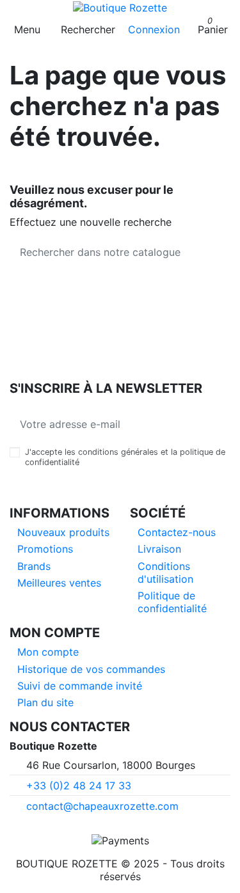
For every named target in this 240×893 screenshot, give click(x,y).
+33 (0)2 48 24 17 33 (78, 785)
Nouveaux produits (63, 532)
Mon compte (48, 651)
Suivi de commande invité (79, 685)
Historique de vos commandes (91, 669)
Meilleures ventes (59, 582)
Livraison (159, 548)
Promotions (45, 548)
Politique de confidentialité (172, 602)
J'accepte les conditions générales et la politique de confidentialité (125, 456)
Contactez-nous (177, 532)
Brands (34, 566)
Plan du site (45, 702)
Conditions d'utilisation (165, 572)
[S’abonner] (220, 424)
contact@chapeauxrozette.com (102, 806)
